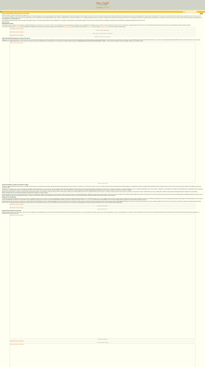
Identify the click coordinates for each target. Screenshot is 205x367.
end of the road (106, 7)
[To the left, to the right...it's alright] (102, 341)
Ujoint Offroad (87, 199)
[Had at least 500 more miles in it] (102, 204)
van (101, 4)
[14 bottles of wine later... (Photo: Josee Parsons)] (102, 35)
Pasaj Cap (17, 26)
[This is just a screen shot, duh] (102, 112)
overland (105, 4)
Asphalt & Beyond (67, 26)
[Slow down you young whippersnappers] (102, 28)
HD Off (201, 13)
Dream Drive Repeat (104, 26)
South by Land (90, 26)
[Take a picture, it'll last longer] (102, 276)
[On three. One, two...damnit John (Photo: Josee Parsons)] (102, 32)
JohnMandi (102, 3)
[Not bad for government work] (102, 207)
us (98, 4)
